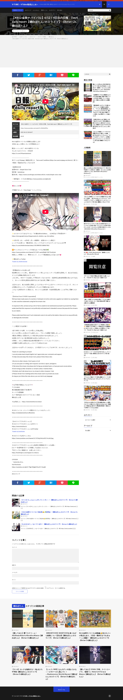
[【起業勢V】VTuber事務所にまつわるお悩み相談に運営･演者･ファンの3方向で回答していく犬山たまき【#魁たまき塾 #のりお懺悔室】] (88, 98)
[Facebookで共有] (17, 75)
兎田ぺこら (44, 10)
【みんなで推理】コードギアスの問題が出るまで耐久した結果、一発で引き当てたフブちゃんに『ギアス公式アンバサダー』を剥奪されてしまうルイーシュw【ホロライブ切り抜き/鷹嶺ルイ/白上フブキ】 (101, 137)
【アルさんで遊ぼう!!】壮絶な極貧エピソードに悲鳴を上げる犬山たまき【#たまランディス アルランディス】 (97, 378)
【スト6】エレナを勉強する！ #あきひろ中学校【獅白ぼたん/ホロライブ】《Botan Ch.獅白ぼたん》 (27, 671)
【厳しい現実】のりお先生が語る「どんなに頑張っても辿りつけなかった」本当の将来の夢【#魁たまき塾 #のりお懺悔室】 (97, 301)
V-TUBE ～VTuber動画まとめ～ (32, 696)
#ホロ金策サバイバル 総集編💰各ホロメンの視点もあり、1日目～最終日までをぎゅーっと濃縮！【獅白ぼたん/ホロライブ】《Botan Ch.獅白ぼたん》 (95, 636)
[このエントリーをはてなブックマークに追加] (51, 75)
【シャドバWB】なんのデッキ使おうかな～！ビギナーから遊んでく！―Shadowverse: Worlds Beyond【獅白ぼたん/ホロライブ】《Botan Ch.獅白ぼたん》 (61, 674)
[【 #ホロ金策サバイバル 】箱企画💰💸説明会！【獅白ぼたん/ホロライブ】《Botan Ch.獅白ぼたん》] (16, 515)
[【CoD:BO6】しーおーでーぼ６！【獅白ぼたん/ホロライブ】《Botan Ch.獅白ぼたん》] (16, 527)
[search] (109, 10)
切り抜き (59, 10)
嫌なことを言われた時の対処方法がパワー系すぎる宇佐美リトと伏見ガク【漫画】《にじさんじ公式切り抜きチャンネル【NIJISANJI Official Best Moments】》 (101, 88)
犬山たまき (95, 279)
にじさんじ (36, 10)
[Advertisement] (61, 53)
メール (14, 572)
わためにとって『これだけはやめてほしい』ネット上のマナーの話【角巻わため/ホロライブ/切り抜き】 (97, 353)
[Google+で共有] (39, 75)
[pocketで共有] (62, 75)
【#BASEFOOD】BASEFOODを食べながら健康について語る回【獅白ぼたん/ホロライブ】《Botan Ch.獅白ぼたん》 (61, 635)
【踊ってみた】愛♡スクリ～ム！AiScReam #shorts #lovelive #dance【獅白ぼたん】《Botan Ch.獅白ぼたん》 (27, 635)
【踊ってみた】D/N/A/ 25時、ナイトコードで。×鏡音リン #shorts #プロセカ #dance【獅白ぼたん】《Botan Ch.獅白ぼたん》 (95, 673)
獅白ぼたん (24, 30)
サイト (14, 579)
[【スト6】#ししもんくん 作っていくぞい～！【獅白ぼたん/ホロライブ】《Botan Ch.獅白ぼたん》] (16, 503)
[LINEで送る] (73, 75)
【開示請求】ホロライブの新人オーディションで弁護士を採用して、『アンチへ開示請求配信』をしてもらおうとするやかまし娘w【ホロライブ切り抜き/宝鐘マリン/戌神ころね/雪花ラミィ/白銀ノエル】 (102, 111)
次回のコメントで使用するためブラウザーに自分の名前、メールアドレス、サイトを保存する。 (39, 588)
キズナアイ (52, 10)
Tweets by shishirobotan (19, 261)
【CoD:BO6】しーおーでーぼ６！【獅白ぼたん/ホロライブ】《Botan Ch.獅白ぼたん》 (49, 524)
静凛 (94, 256)
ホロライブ (28, 10)
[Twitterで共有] (28, 75)
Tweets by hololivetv (18, 431)
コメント (14, 547)
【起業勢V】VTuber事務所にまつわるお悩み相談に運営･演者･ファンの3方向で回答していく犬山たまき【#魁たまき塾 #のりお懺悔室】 (102, 98)
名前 (14, 565)
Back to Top (61, 689)
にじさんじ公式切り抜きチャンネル (94, 177)
